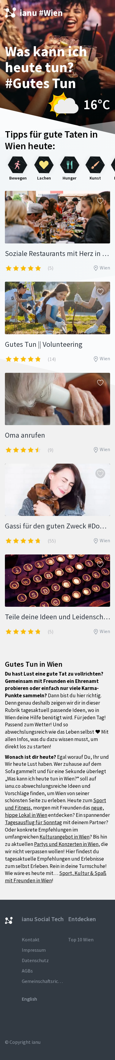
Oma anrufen (25, 435)
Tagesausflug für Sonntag (33, 822)
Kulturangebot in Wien (65, 836)
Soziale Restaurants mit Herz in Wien (57, 253)
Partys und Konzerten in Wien (66, 844)
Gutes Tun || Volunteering (43, 344)
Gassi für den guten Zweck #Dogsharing (57, 526)
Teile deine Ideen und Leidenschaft (57, 616)
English (29, 999)
